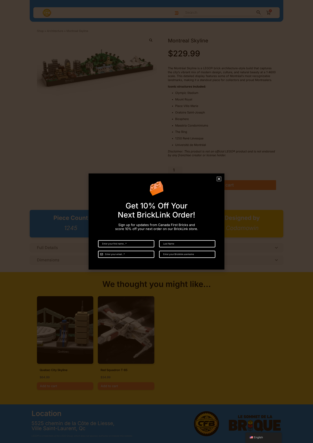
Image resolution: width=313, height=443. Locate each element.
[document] (156, 221)
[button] (219, 179)
